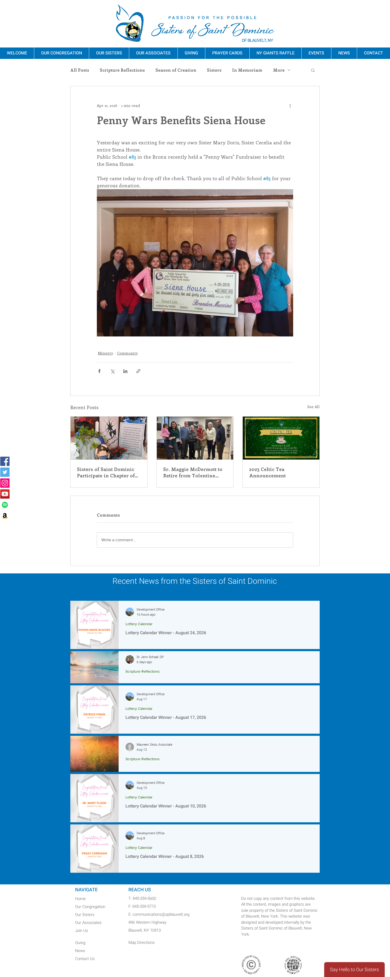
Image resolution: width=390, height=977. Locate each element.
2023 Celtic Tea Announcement (267, 472)
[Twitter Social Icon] (5, 472)
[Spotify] (5, 504)
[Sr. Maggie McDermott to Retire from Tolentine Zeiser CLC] (195, 438)
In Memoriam (247, 70)
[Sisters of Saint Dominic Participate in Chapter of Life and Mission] (109, 438)
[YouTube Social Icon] (5, 494)
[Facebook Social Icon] (5, 461)
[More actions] (290, 105)
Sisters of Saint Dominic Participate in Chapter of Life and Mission (106, 472)
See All (313, 406)
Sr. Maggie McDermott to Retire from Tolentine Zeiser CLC (192, 472)
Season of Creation (175, 70)
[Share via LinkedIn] (125, 371)
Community (127, 353)
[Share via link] (138, 371)
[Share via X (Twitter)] (112, 371)
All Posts (79, 70)
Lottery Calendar (139, 624)
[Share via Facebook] (99, 371)
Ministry (105, 353)
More (279, 70)
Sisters (214, 70)
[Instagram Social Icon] (5, 483)
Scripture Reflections (122, 70)
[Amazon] (5, 515)
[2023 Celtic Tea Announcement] (281, 438)
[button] (312, 70)
